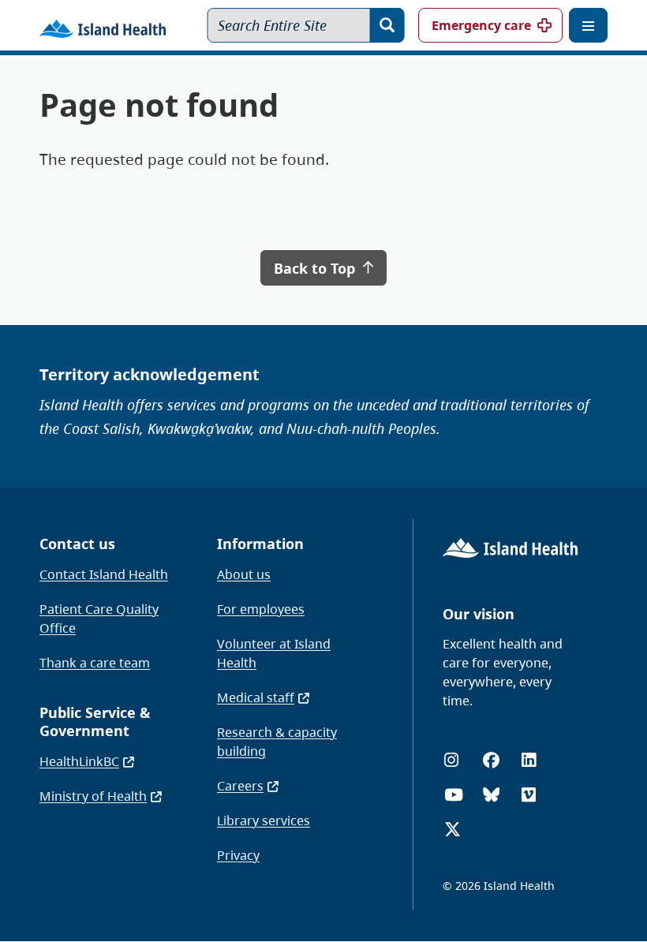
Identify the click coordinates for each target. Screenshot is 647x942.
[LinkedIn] (528, 760)
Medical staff (255, 697)
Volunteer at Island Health (274, 653)
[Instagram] (451, 760)
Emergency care (481, 25)
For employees (261, 609)
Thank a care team (94, 662)
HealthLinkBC (79, 761)
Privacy (238, 855)
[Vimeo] (528, 794)
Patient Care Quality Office (99, 618)
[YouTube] (453, 794)
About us (244, 574)
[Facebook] (491, 760)
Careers (240, 785)
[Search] (387, 25)
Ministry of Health (93, 796)
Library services (263, 820)
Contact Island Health (103, 574)
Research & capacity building (277, 741)
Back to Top (316, 268)
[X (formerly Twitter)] (452, 829)
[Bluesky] (491, 794)
